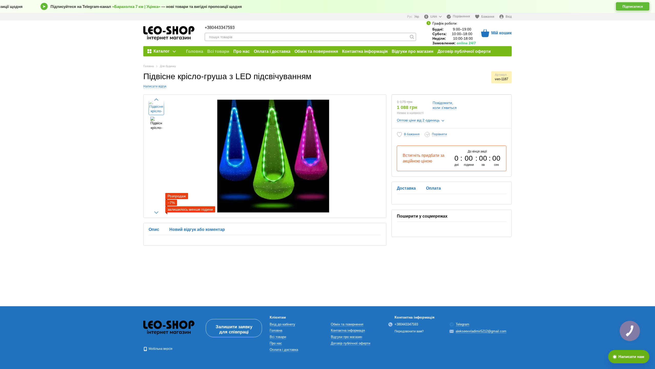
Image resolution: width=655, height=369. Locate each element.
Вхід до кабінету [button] (282, 324)
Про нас (241, 51)
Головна (194, 51)
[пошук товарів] (412, 37)
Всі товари (218, 51)
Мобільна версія (160, 349)
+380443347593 (220, 28)
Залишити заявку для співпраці (234, 329)
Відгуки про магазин (412, 51)
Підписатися (633, 6)
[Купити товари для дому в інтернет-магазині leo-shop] (168, 328)
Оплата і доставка (272, 51)
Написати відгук (154, 86)
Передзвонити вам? (409, 331)
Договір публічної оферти (464, 51)
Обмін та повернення (316, 51)
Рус (409, 16)
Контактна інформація (365, 51)
